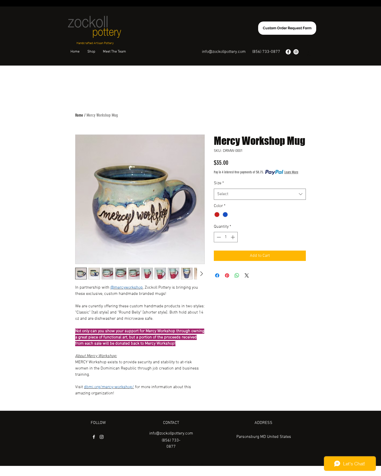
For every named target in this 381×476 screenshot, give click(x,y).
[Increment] (233, 237)
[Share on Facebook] (217, 275)
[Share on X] (247, 275)
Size (219, 183)
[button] (308, 53)
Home (79, 115)
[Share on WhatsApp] (237, 275)
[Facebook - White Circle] (288, 51)
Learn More (291, 172)
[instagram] (101, 436)
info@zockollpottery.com (224, 51)
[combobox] (260, 194)
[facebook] (93, 436)
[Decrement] (218, 237)
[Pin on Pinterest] (227, 275)
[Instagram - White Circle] (296, 51)
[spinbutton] (226, 237)
